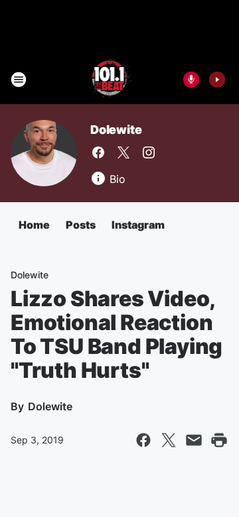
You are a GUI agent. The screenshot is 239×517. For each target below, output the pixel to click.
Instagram (138, 224)
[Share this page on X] (168, 440)
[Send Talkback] (191, 79)
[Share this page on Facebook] (143, 440)
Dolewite (115, 130)
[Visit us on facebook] (98, 152)
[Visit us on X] (123, 152)
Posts (81, 224)
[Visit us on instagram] (149, 152)
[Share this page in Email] (194, 440)
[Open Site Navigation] (19, 79)
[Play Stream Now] (217, 79)
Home (34, 224)
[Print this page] (219, 440)
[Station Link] (110, 79)
